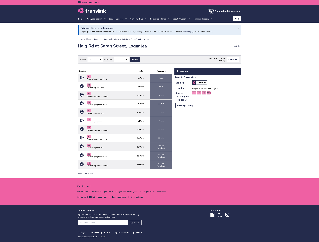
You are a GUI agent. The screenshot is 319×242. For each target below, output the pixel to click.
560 (88, 93)
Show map (183, 71)
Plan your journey (94, 19)
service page (189, 32)
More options (137, 197)
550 (88, 102)
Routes (83, 59)
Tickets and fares (158, 19)
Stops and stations (111, 39)
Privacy (107, 232)
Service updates (116, 19)
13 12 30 (89, 197)
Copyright (81, 232)
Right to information (123, 232)
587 (88, 85)
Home (80, 19)
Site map (139, 232)
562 (88, 76)
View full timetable (85, 173)
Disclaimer (94, 232)
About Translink (180, 19)
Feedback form (119, 197)
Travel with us (136, 19)
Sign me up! (134, 222)
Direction (108, 59)
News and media (201, 19)
